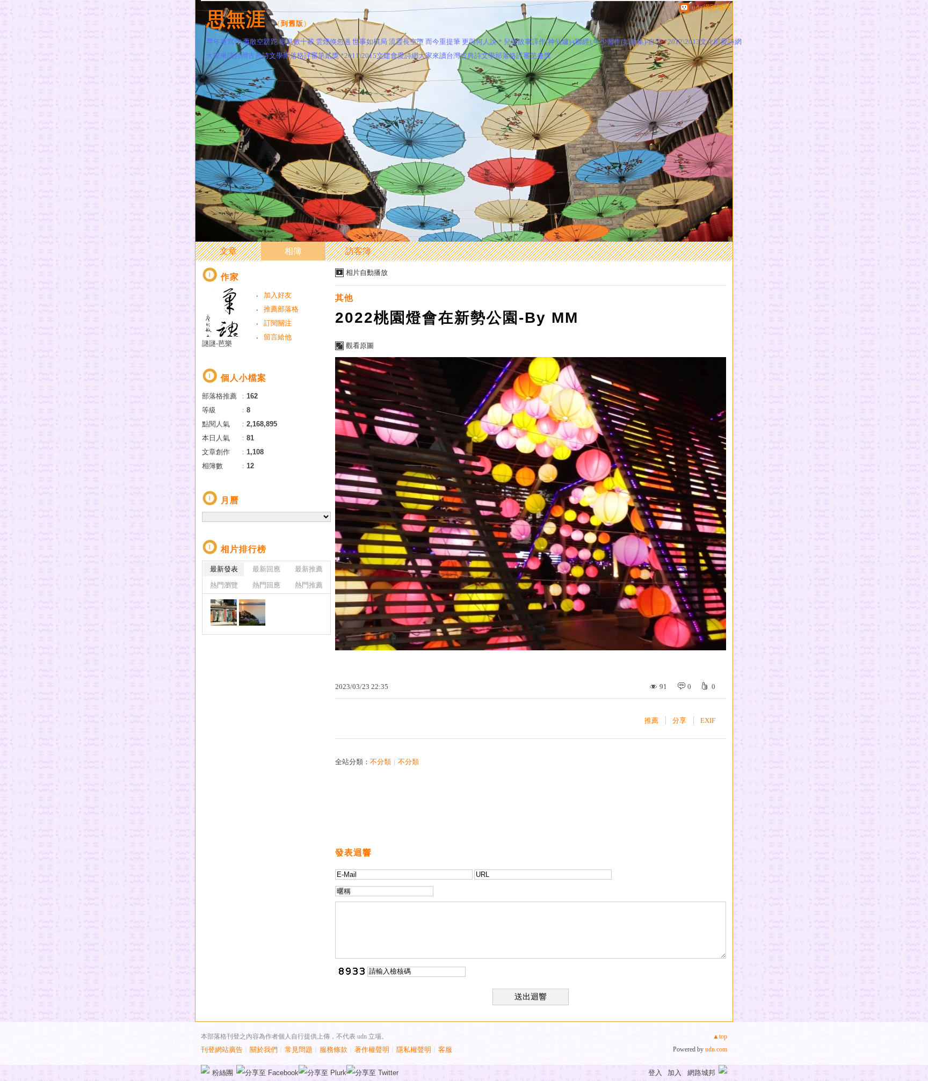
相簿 (293, 251)
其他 (344, 297)
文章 (228, 251)
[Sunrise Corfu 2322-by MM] (252, 612)
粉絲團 (222, 1073)
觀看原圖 (360, 346)
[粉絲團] (205, 1069)
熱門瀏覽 (224, 585)
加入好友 (278, 295)
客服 (445, 1050)
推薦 (651, 720)
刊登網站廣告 (222, 1050)
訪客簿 (358, 251)
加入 (675, 1073)
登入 (655, 1073)
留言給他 (278, 337)
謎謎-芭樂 (217, 343)
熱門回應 (266, 585)
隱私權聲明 (413, 1050)
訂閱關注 (278, 323)
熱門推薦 (309, 585)
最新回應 (266, 569)
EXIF (707, 720)
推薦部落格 (281, 309)
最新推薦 (309, 569)
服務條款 (333, 1050)
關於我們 (264, 1050)
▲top (720, 1036)
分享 (679, 720)
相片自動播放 (367, 273)
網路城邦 (701, 1073)
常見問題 (299, 1050)
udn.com (716, 1049)
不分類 (380, 762)
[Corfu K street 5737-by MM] (224, 612)
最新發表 (224, 569)
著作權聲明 (371, 1050)
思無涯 (236, 19)
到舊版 (292, 23)
